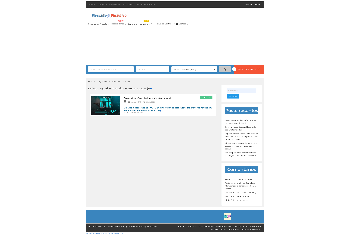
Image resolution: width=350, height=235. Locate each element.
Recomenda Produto (145, 4)
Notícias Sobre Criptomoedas (225, 229)
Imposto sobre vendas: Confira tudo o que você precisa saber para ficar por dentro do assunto (241, 136)
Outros (133, 102)
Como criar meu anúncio (140, 23)
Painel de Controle (165, 24)
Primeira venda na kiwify (245, 192)
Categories (102, 4)
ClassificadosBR (205, 226)
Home (92, 4)
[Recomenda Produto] (227, 216)
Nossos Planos (118, 23)
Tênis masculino (246, 200)
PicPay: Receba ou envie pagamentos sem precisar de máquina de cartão (241, 146)
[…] (161, 110)
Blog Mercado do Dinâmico (121, 4)
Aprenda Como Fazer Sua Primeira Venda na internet (147, 98)
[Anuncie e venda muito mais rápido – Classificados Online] (109, 15)
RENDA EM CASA (244, 179)
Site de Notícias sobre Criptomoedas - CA (104, 234)
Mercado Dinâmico (187, 226)
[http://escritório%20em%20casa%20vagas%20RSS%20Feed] (151, 88)
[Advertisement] (175, 46)
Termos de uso (241, 226)
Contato (183, 24)
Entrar (257, 4)
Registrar (248, 4)
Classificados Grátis (223, 226)
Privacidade (255, 226)
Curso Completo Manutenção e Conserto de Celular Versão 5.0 (240, 186)
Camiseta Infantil (241, 196)
